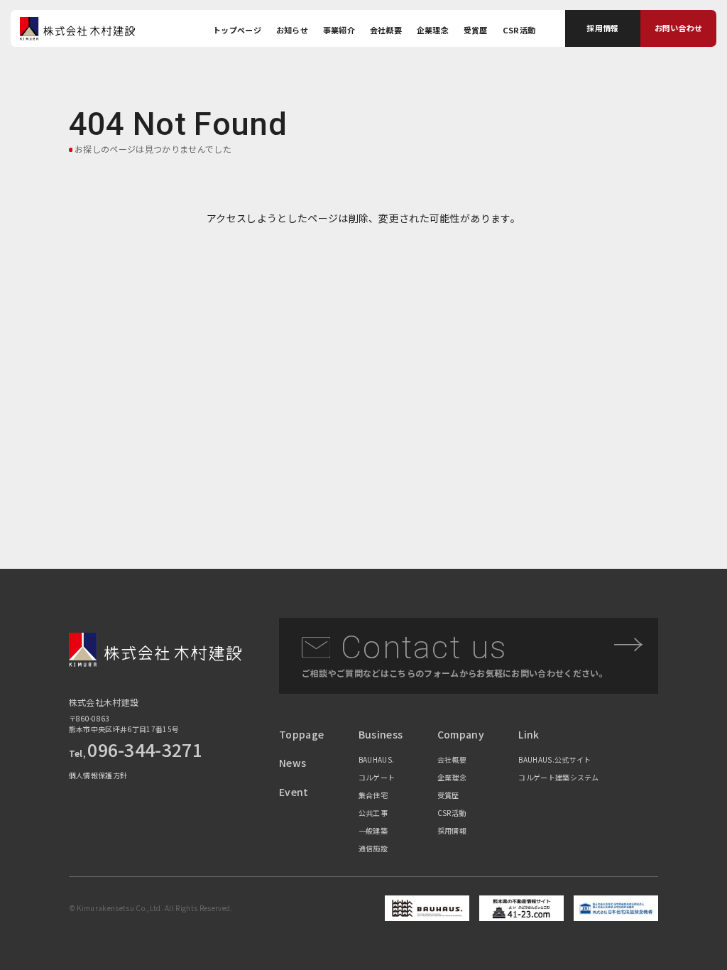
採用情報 (602, 27)
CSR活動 (519, 30)
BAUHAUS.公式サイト (554, 759)
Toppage (301, 734)
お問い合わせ (679, 27)
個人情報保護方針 (98, 775)
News (292, 763)
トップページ (237, 30)
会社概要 (386, 30)
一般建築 (373, 830)
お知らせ (292, 30)
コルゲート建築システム (558, 777)
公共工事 (373, 812)
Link (528, 734)
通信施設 (373, 848)
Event (294, 792)
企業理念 (433, 30)
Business (381, 734)
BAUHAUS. (377, 759)
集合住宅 (373, 795)
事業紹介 (339, 30)
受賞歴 (476, 30)
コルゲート (377, 777)
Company (460, 734)
